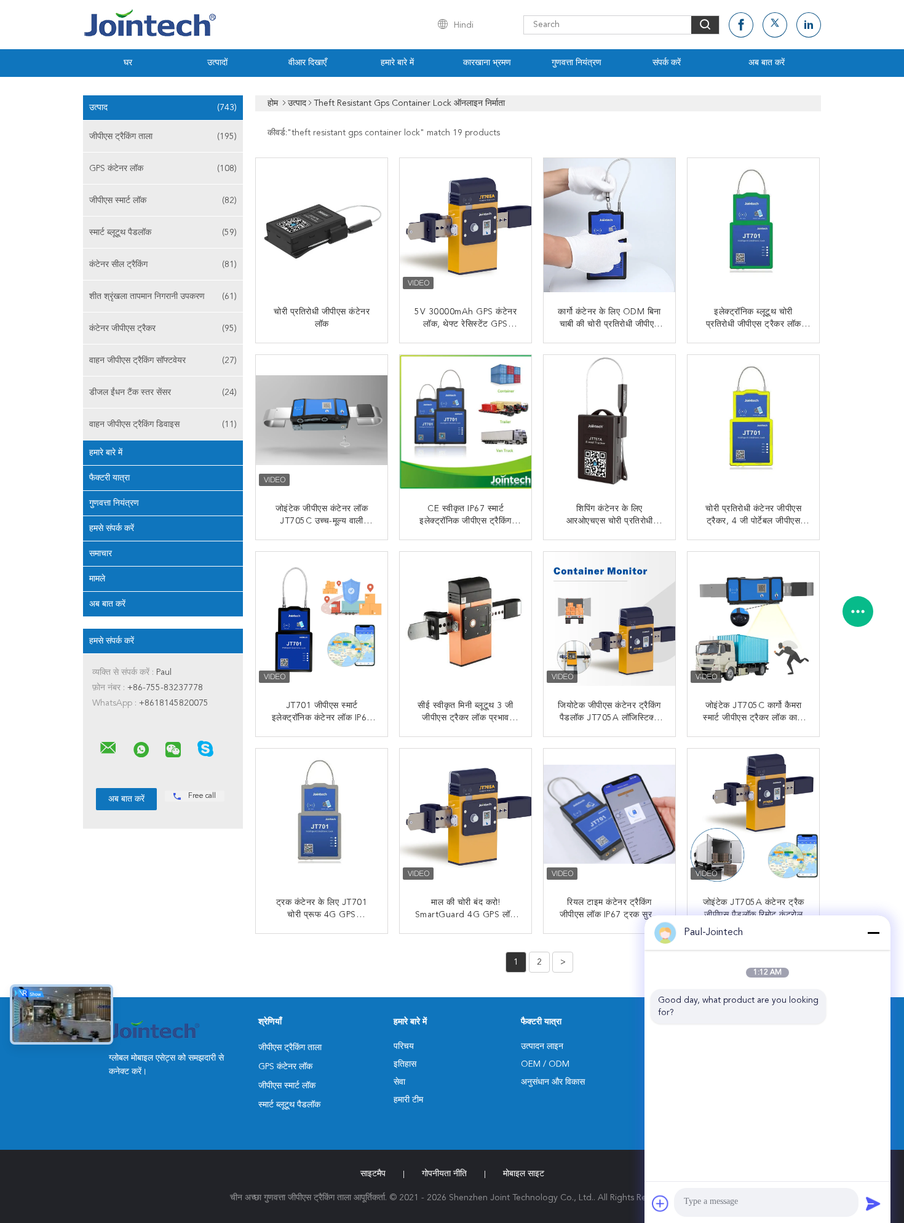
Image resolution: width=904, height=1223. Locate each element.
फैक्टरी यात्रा (109, 478)
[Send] (873, 1203)
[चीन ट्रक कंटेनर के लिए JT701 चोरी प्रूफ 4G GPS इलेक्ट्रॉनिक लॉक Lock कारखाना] (323, 816)
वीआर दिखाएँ (307, 62)
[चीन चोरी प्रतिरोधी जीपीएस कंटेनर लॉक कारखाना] (323, 225)
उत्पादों (217, 62)
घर (128, 62)
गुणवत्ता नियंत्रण (576, 62)
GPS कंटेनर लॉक (163, 168)
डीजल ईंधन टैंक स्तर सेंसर (163, 392)
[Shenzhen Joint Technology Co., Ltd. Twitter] (775, 25)
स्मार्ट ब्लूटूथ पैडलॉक (163, 232)
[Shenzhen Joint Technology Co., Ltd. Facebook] (741, 25)
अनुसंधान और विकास (553, 1082)
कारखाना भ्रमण (487, 62)
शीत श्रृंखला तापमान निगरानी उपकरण (163, 296)
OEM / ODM (545, 1064)
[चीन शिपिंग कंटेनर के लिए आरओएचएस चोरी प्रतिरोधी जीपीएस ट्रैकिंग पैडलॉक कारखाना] (611, 422)
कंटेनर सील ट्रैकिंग (163, 264)
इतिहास (405, 1064)
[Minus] (873, 932)
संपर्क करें (666, 62)
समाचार (100, 553)
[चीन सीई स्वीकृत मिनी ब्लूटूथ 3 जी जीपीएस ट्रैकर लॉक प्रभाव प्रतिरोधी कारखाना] (467, 619)
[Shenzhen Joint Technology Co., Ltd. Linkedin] (808, 25)
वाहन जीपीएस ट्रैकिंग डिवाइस (163, 424)
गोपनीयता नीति (444, 1173)
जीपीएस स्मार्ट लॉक (163, 200)
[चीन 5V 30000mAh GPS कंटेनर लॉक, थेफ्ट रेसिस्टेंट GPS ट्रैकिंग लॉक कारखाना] (467, 225)
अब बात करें (766, 62)
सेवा (399, 1082)
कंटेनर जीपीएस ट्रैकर (163, 328)
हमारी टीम (408, 1100)
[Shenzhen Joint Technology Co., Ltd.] (108, 748)
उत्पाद (163, 107)
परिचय (404, 1046)
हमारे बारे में (397, 62)
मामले (97, 579)
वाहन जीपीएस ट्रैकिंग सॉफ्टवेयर (163, 360)
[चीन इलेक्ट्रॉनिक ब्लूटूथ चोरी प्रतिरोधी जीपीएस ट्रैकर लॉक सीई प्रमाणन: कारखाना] (755, 225)
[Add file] (660, 1203)
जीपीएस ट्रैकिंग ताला (163, 136)
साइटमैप (373, 1173)
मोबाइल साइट (523, 1173)
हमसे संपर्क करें (111, 528)
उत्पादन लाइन (542, 1046)
